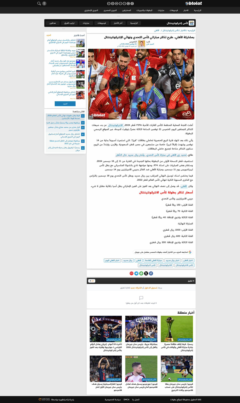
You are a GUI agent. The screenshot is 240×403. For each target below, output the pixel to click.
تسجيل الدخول (151, 287)
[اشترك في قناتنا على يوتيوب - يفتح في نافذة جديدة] (116, 3)
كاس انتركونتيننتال (147, 265)
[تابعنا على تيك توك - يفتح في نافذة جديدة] (120, 3)
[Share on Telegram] (136, 273)
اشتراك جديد (136, 287)
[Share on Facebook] (151, 273)
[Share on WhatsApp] (141, 273)
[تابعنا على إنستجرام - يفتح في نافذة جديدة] (112, 3)
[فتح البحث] (39, 3)
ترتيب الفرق (69, 23)
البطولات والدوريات (144, 10)
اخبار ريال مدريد (172, 260)
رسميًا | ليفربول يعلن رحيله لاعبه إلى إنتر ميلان (64, 148)
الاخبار (185, 10)
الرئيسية (197, 10)
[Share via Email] (131, 273)
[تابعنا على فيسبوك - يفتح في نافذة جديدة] (108, 3)
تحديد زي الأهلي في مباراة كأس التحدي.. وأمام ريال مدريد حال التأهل (151, 154)
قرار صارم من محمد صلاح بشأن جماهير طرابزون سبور (64, 128)
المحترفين (126, 10)
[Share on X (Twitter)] (146, 273)
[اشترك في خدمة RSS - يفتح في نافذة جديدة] (132, 3)
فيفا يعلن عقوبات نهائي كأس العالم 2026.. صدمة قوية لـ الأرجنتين (63, 116)
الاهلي (138, 260)
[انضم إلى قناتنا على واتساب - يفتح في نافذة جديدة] (128, 3)
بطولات (173, 399)
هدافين (53, 23)
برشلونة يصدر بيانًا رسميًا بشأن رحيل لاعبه (63, 123)
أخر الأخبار (118, 23)
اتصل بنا (135, 399)
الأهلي (184, 186)
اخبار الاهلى (188, 260)
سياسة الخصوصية (113, 399)
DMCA (126, 399)
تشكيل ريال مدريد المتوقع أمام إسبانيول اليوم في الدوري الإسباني (64, 135)
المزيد (48, 35)
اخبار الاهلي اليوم (112, 260)
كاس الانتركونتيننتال (184, 265)
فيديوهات (174, 10)
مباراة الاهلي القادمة (153, 260)
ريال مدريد (127, 260)
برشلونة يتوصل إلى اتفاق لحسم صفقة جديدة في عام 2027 (65, 142)
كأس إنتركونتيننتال (185, 340)
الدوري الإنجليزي (91, 10)
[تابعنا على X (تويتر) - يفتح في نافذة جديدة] (124, 3)
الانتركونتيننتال (116, 125)
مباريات (161, 10)
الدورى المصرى (110, 10)
